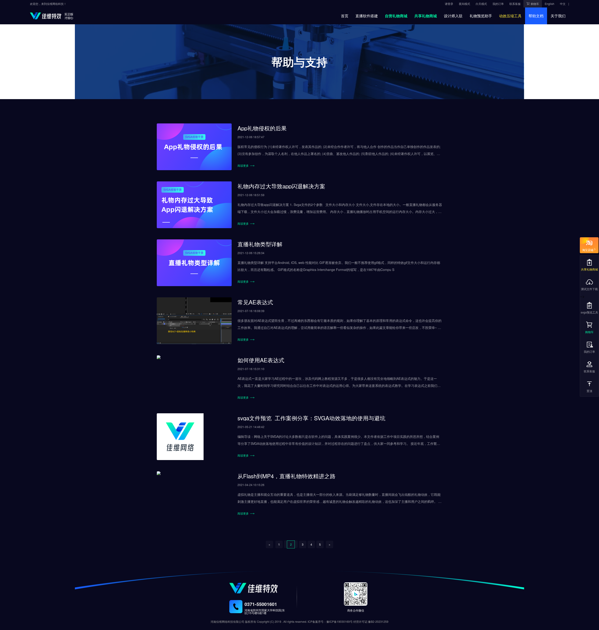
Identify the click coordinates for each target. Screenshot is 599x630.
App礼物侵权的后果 (262, 128)
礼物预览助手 (481, 15)
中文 (563, 4)
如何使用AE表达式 (260, 360)
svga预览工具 (589, 312)
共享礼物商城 (425, 15)
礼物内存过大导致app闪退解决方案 (281, 186)
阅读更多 (243, 165)
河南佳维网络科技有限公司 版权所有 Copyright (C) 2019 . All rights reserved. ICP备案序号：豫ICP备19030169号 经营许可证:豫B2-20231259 (299, 621)
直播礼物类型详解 (259, 244)
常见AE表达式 (255, 302)
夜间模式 (464, 4)
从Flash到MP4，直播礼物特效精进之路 (286, 476)
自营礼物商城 (396, 15)
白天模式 (481, 4)
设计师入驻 (453, 15)
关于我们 (558, 15)
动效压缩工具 (510, 15)
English (549, 4)
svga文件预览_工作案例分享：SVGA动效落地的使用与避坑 (311, 418)
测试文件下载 (589, 289)
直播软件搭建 (366, 15)
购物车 (589, 332)
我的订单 (589, 351)
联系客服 (589, 371)
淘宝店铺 (587, 249)
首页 (344, 15)
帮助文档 (536, 15)
